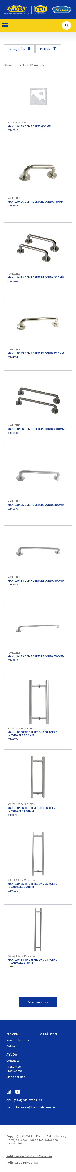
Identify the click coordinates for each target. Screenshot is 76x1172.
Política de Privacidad (22, 1162)
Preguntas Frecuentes (14, 1069)
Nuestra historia (17, 1040)
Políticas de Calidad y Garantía (29, 1156)
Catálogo (48, 1034)
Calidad (11, 1046)
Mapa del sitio (15, 1077)
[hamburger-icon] (7, 25)
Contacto (12, 1061)
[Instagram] (8, 1092)
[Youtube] (17, 1092)
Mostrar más (38, 1002)
